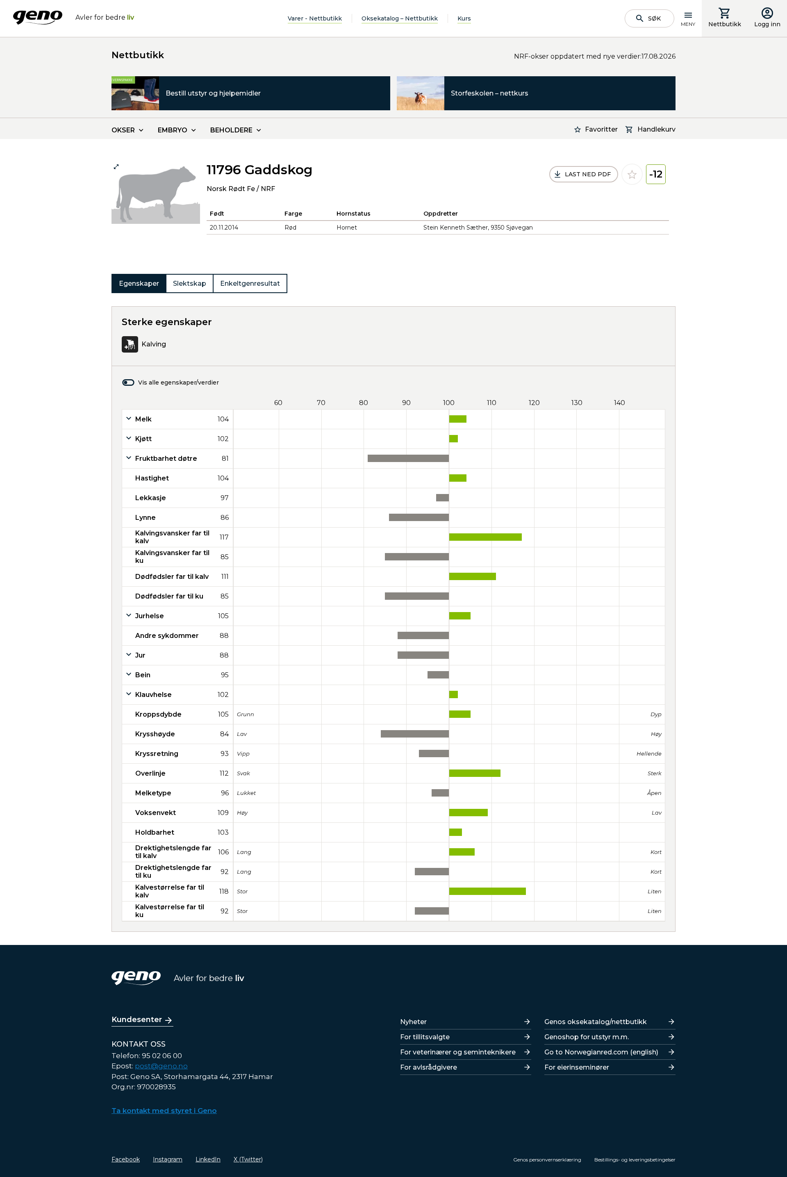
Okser (123, 130)
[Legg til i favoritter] (632, 174)
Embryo (172, 130)
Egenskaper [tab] (139, 283)
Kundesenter (136, 1019)
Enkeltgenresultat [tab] (250, 283)
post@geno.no (161, 1066)
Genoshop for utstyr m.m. (586, 1037)
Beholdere (231, 130)
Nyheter (413, 1022)
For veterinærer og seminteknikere (458, 1052)
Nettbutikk (724, 24)
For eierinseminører (576, 1067)
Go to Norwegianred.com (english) (601, 1052)
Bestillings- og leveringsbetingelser (635, 1160)
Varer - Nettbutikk (315, 18)
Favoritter (601, 129)
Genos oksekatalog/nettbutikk (595, 1022)
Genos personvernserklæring (547, 1160)
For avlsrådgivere (428, 1067)
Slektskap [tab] (189, 283)
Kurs (464, 18)
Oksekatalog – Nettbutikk (400, 18)
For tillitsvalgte (425, 1037)
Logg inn (767, 24)
